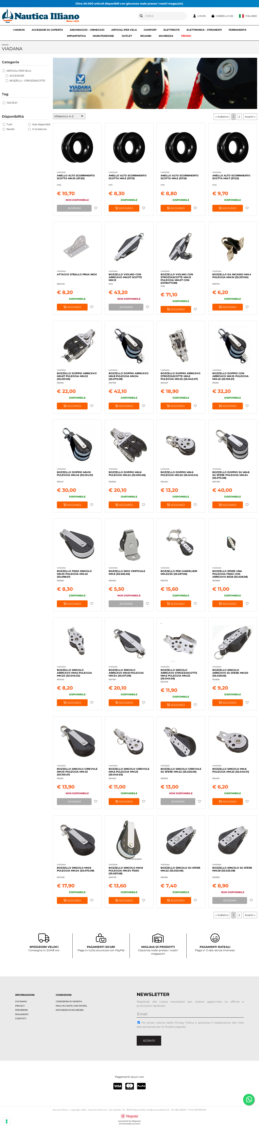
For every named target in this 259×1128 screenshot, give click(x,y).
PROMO (186, 35)
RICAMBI (145, 35)
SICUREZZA (166, 35)
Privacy (20, 1005)
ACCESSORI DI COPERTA (47, 29)
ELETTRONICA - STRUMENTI (204, 29)
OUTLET (127, 35)
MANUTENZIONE (103, 35)
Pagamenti (21, 1014)
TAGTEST (12, 102)
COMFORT (150, 29)
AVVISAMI (74, 208)
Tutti (9, 124)
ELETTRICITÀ (171, 29)
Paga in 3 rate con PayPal (71, 1005)
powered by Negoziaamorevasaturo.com (129, 1122)
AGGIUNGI (125, 208)
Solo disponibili (41, 124)
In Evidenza (39, 129)
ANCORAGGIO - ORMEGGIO (87, 29)
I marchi (19, 29)
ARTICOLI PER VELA (124, 29)
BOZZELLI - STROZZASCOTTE (27, 80)
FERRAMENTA (237, 29)
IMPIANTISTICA (76, 35)
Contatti (20, 1018)
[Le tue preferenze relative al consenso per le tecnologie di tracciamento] (6, 1121)
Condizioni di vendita (69, 1001)
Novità (10, 129)
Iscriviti (149, 1040)
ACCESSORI (17, 75)
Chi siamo (21, 1001)
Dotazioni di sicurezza (70, 1010)
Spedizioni (21, 1010)
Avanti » (250, 116)
